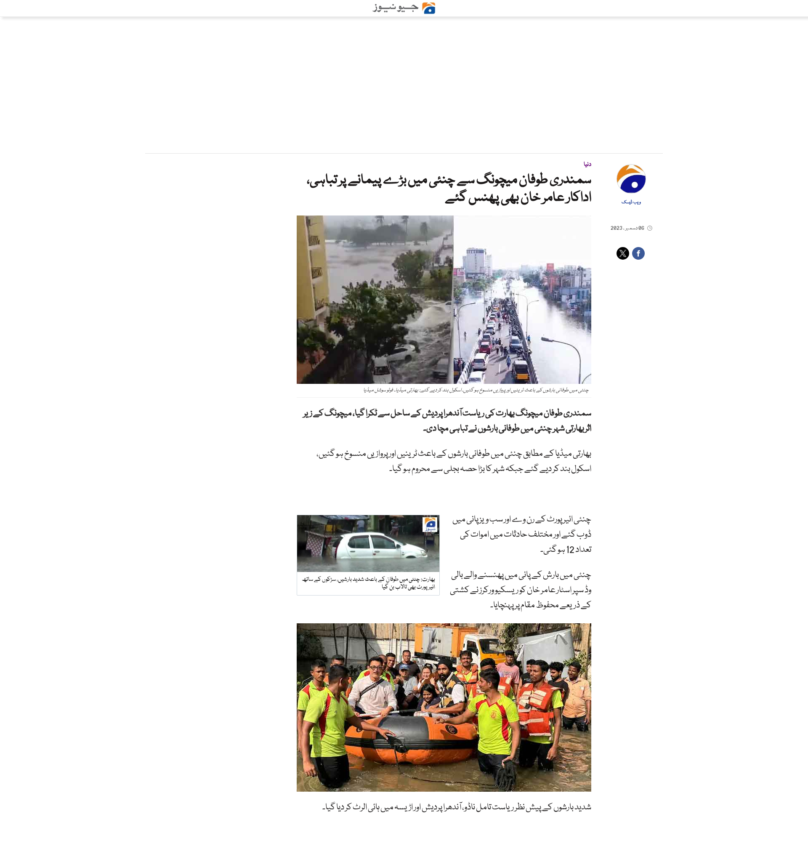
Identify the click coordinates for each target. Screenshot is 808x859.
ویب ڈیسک (631, 202)
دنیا (587, 164)
